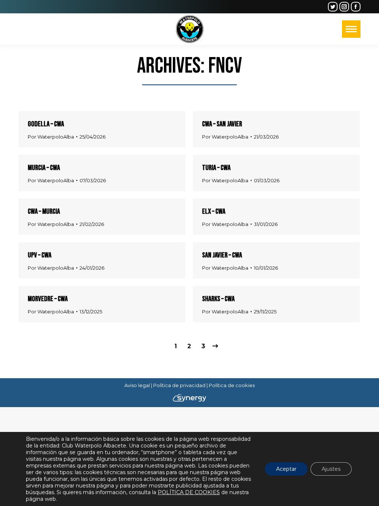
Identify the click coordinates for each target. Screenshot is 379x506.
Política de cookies (232, 385)
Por (51, 137)
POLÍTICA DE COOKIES (189, 492)
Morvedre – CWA (48, 298)
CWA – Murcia (44, 211)
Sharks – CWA (218, 298)
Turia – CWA (216, 167)
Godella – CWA (46, 124)
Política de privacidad (179, 385)
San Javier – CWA (222, 255)
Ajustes (331, 469)
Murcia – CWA (44, 167)
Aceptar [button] (286, 469)
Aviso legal (137, 385)
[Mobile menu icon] (351, 29)
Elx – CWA (213, 211)
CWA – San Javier (222, 124)
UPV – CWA (39, 255)
